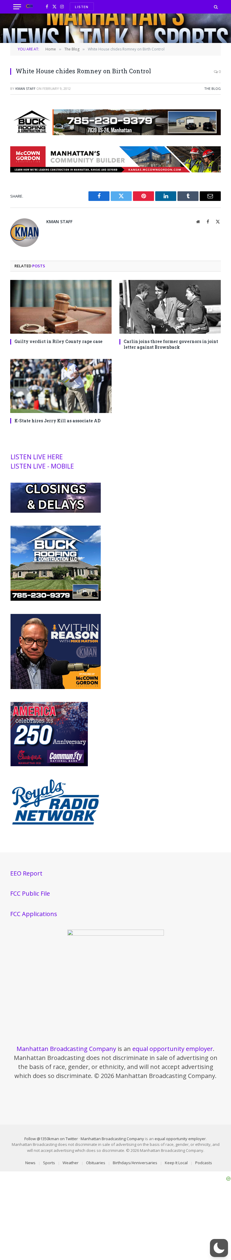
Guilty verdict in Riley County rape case (58, 341)
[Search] (215, 7)
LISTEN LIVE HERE (37, 457)
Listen (81, 7)
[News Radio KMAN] (29, 7)
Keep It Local (176, 1162)
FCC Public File (30, 893)
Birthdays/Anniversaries (135, 1162)
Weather (71, 1162)
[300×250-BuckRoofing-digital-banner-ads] (56, 599)
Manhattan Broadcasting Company (66, 1049)
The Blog (212, 88)
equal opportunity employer (172, 1049)
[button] (219, 1248)
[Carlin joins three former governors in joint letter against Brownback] (170, 307)
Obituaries (95, 1162)
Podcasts (203, 1162)
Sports (49, 1162)
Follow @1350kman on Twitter (51, 1138)
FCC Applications (33, 914)
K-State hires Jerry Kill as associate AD (57, 421)
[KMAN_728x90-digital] (115, 171)
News (30, 1162)
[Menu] (17, 7)
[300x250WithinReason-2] (56, 687)
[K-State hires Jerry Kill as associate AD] (61, 386)
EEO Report (26, 873)
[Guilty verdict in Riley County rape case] (61, 307)
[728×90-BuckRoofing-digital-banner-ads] (115, 133)
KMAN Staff (25, 88)
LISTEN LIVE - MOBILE (42, 466)
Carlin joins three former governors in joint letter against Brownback (171, 344)
